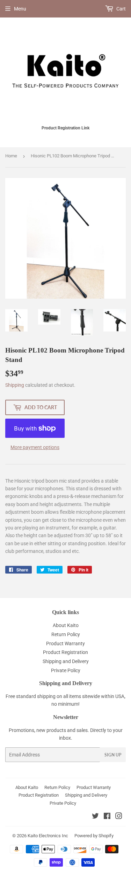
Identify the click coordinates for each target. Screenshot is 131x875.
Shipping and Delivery (66, 661)
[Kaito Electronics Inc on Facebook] (107, 817)
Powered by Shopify (94, 835)
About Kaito (66, 625)
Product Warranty (65, 643)
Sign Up (112, 754)
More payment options (34, 447)
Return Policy (65, 634)
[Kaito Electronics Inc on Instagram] (118, 817)
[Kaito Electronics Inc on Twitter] (95, 817)
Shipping (14, 385)
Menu (20, 9)
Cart (120, 9)
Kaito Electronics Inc (48, 835)
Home (11, 155)
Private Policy (65, 670)
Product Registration (65, 652)
